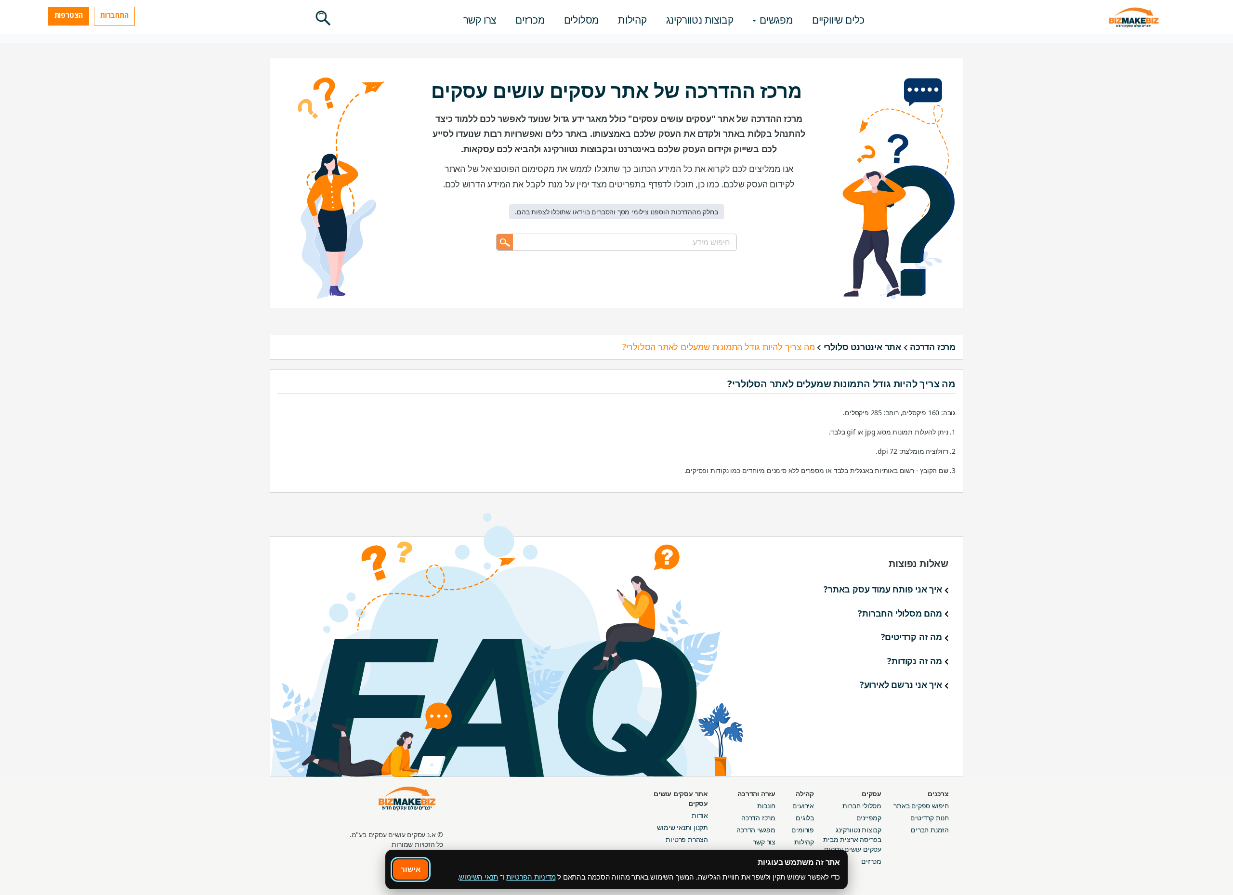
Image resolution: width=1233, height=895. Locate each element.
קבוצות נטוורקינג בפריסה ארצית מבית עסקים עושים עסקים (852, 839)
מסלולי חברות (861, 805)
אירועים (803, 805)
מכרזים (530, 19)
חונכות (766, 805)
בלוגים (805, 817)
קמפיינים (868, 817)
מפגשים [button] (775, 19)
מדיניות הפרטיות (530, 877)
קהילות (632, 19)
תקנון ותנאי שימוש (682, 827)
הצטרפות (68, 15)
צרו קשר (480, 19)
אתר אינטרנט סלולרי (862, 347)
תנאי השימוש (478, 877)
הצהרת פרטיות (687, 839)
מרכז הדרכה (933, 347)
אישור (410, 869)
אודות (700, 815)
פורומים (802, 829)
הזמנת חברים (930, 829)
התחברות (114, 15)
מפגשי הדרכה (755, 829)
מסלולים (581, 19)
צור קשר (764, 841)
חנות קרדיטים (929, 817)
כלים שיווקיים (838, 19)
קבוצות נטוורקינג (700, 19)
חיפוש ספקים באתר (921, 805)
